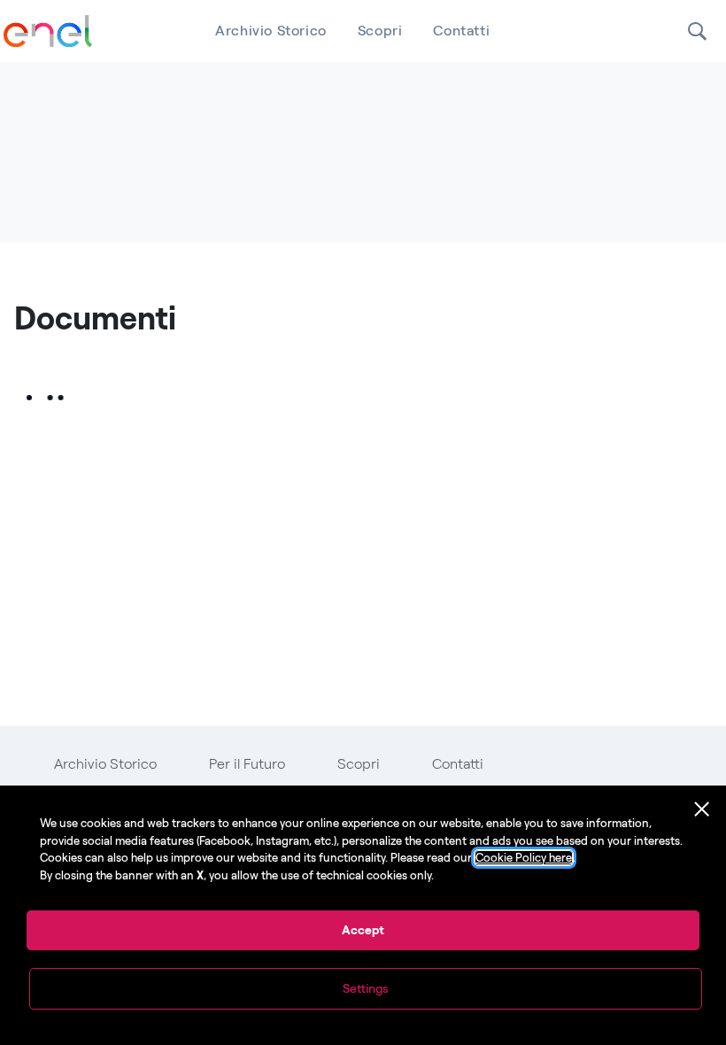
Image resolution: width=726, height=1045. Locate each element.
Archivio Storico (271, 30)
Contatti (461, 30)
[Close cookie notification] (702, 809)
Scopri (380, 30)
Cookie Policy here (523, 857)
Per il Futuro (247, 763)
